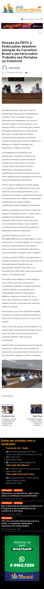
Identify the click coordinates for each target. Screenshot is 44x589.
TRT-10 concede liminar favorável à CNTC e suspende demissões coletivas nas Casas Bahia (20, 523)
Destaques (6, 490)
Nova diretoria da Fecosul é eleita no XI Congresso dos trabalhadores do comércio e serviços (21, 508)
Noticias (18, 490)
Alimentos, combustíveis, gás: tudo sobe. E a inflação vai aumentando (19, 494)
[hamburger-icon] (40, 33)
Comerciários (14, 68)
